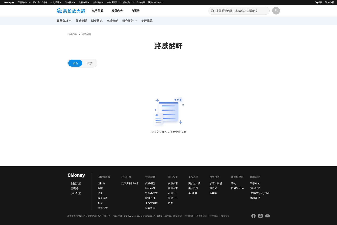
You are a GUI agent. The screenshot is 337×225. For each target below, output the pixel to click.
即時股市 (69, 2)
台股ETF (172, 193)
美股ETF (172, 197)
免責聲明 (225, 215)
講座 (100, 193)
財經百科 (150, 197)
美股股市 (173, 188)
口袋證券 (150, 207)
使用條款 (189, 215)
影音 (100, 202)
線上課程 (103, 197)
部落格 (75, 188)
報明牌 (213, 193)
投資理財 (55, 2)
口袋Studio (237, 188)
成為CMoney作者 (260, 193)
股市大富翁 (216, 183)
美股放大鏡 (151, 202)
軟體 (100, 188)
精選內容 (117, 11)
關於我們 (76, 183)
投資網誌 (150, 183)
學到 (233, 183)
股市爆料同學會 (40, 2)
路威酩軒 (86, 34)
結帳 (320, 2)
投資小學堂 (151, 193)
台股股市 (173, 183)
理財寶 (101, 183)
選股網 (213, 188)
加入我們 (76, 193)
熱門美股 (97, 11)
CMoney (7, 2)
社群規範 (214, 215)
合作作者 (103, 207)
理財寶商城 (22, 2)
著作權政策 (201, 215)
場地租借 (255, 197)
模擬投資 (97, 2)
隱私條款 (177, 215)
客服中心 (255, 183)
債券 (170, 202)
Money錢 (150, 188)
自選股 (135, 11)
